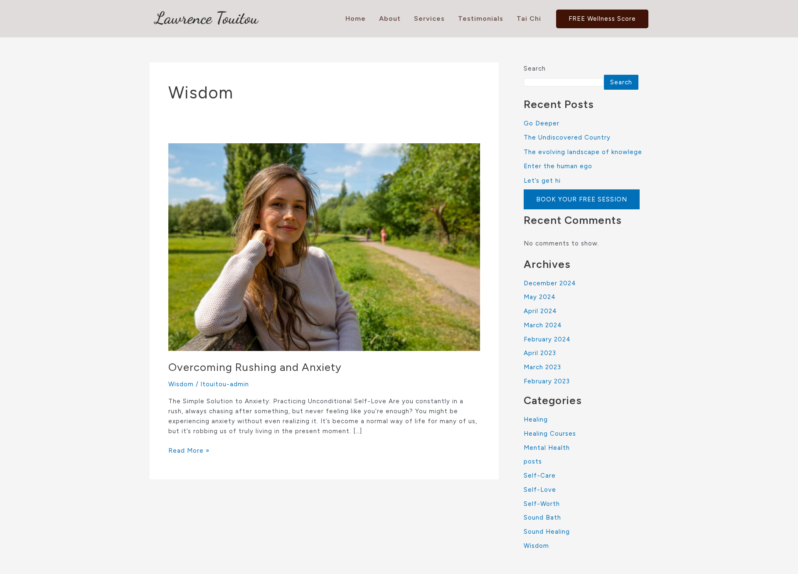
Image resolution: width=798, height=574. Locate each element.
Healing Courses (550, 433)
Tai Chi (529, 18)
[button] (602, 19)
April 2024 (540, 311)
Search (535, 68)
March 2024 (543, 325)
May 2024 (540, 297)
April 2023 (540, 353)
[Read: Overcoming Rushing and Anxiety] (324, 246)
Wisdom (181, 384)
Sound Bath (542, 517)
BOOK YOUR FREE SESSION (581, 199)
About (390, 18)
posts (533, 461)
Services (429, 18)
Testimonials (480, 18)
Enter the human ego (558, 166)
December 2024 (550, 283)
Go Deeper (541, 123)
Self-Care (540, 475)
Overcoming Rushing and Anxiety (255, 367)
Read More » (188, 450)
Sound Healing (547, 531)
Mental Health (547, 447)
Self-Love (540, 489)
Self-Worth (542, 504)
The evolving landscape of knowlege (583, 152)
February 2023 (547, 381)
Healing (536, 419)
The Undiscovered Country (567, 137)
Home (355, 18)
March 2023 (542, 367)
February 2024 (547, 339)
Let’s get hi (542, 180)
